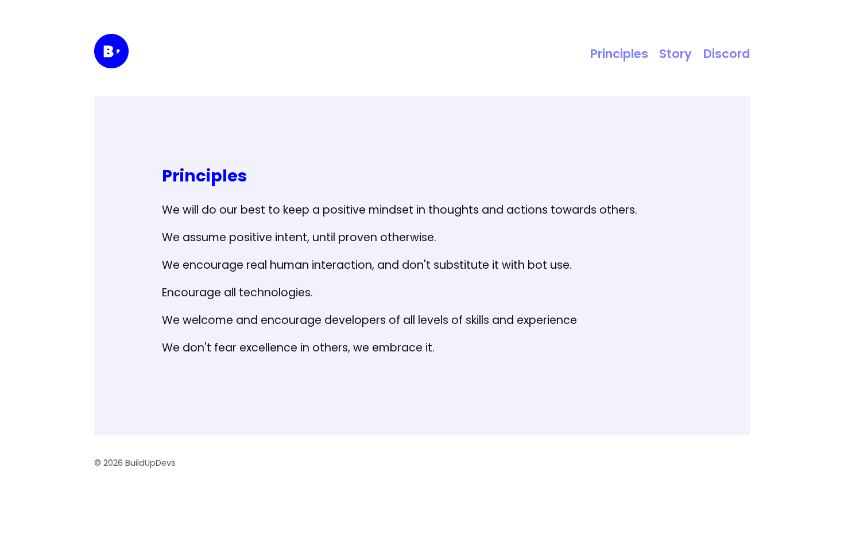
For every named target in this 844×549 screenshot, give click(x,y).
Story (675, 53)
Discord (726, 53)
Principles (619, 53)
